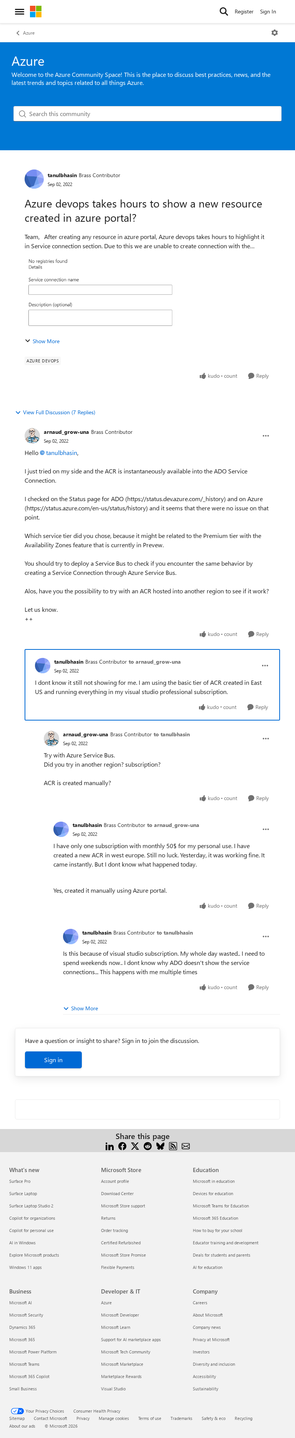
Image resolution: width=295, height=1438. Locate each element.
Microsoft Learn (115, 1327)
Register (244, 11)
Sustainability (205, 1389)
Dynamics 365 (22, 1327)
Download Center (117, 1193)
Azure (29, 33)
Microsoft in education (214, 1181)
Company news (207, 1327)
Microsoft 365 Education (215, 1218)
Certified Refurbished (121, 1242)
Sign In (268, 11)
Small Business (23, 1389)
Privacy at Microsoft (211, 1339)
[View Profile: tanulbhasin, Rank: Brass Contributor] (34, 179)
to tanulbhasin (172, 734)
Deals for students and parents (221, 1255)
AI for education (207, 1267)
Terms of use (149, 1418)
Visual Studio (113, 1389)
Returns (108, 1218)
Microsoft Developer (120, 1315)
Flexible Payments (117, 1267)
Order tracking (114, 1230)
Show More (46, 341)
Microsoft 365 (22, 1339)
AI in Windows (22, 1242)
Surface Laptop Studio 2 (31, 1206)
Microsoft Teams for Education (221, 1206)
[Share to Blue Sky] (160, 1145)
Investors (201, 1352)
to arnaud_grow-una (155, 661)
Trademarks (181, 1418)
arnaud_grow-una (66, 431)
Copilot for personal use (31, 1230)
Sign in (53, 1060)
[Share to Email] (186, 1145)
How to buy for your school (217, 1230)
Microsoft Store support (123, 1206)
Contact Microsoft (50, 1418)
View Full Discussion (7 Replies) (59, 412)
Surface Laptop (23, 1193)
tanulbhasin (62, 175)
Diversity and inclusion (214, 1364)
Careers (200, 1302)
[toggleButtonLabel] (274, 32)
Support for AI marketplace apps (131, 1339)
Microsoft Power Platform (32, 1352)
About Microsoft (208, 1315)
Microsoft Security (26, 1315)
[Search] (224, 11)
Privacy (82, 1418)
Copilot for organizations (32, 1218)
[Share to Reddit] (148, 1145)
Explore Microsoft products (34, 1255)
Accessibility (204, 1376)
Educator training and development (226, 1242)
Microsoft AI (20, 1302)
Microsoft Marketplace (122, 1364)
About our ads (22, 1426)
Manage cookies (114, 1418)
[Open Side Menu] (19, 11)
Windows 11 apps (25, 1267)
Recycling (243, 1418)
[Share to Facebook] (122, 1145)
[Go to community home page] (35, 11)
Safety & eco (213, 1418)
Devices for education (213, 1193)
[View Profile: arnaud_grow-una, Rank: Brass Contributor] (32, 435)
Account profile (115, 1181)
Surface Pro (19, 1181)
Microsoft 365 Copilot (29, 1376)
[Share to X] (135, 1145)
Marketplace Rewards (121, 1376)
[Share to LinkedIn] (110, 1145)
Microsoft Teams (24, 1364)
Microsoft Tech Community (125, 1352)
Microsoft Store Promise (123, 1255)
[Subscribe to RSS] (173, 1145)
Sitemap (17, 1418)
